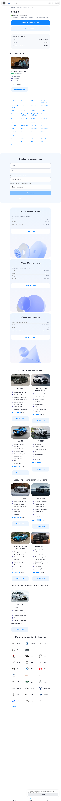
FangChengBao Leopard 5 (45, 101)
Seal (22, 131)
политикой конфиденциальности (35, 197)
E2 (42, 125)
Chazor (13, 114)
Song (22, 138)
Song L (13, 128)
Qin (12, 118)
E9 (42, 131)
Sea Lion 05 (34, 105)
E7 (32, 100)
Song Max (13, 135)
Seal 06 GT (44, 118)
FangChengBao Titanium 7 (15, 106)
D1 (31, 135)
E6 (32, 141)
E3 (11, 138)
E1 (41, 135)
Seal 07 (13, 122)
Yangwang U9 (24, 125)
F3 (32, 138)
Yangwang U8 (35, 128)
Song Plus (23, 128)
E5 (11, 141)
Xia (42, 122)
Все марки (15, 706)
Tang (32, 131)
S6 (11, 144)
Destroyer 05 (44, 128)
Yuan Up (33, 125)
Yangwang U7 (14, 125)
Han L (22, 105)
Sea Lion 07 (24, 118)
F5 (21, 141)
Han (42, 114)
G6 (42, 141)
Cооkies (38, 792)
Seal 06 (33, 118)
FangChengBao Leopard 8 (25, 114)
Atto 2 (12, 100)
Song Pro (33, 122)
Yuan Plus (43, 110)
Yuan (22, 135)
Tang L (33, 110)
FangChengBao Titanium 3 (35, 114)
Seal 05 (23, 110)
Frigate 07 (13, 131)
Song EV (43, 138)
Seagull (13, 110)
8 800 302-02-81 (53, 3)
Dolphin (23, 100)
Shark (22, 122)
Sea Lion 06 (44, 105)
